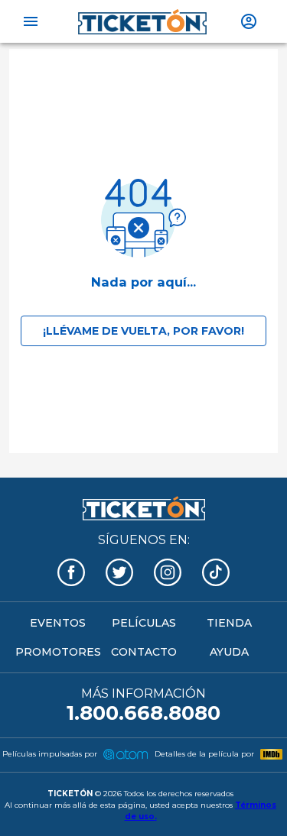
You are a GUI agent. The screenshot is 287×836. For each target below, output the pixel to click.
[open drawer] (30, 21)
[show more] (249, 21)
